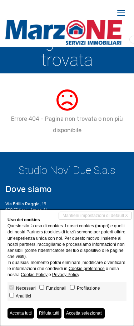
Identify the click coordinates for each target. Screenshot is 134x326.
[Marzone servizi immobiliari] (63, 32)
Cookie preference (87, 268)
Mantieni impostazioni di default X (95, 215)
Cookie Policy (34, 274)
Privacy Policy (65, 274)
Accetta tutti (21, 313)
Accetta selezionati (84, 313)
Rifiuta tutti (49, 313)
